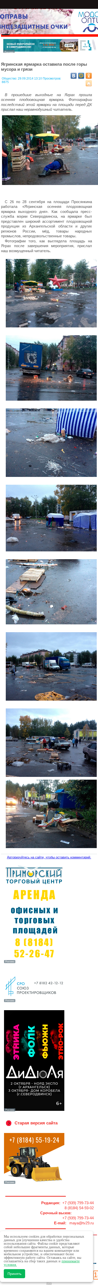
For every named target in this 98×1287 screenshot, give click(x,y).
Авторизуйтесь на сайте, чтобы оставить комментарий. (49, 857)
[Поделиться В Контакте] (74, 76)
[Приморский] (34, 962)
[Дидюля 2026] (34, 1110)
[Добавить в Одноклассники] (89, 76)
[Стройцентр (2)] (50, 51)
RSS (49, 1283)
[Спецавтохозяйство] (34, 1183)
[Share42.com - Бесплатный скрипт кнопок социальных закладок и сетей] (89, 83)
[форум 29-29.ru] (34, 1001)
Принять (14, 1274)
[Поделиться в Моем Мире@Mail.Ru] (81, 76)
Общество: (10, 78)
